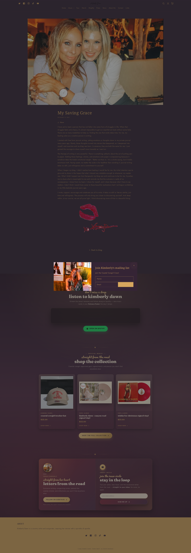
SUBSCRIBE (125, 284)
